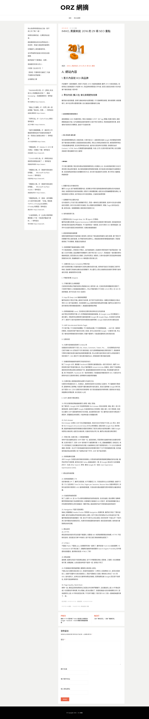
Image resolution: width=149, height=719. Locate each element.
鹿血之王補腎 (34, 107)
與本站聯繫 (77, 18)
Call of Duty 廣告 (46, 119)
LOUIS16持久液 (34, 158)
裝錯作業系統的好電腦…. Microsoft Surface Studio (40, 172)
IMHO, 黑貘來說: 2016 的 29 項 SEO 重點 (81, 66)
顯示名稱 (64, 669)
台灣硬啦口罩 (32, 79)
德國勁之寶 (33, 170)
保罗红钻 (32, 119)
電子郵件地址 (65, 679)
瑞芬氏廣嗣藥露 (34, 130)
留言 (63, 639)
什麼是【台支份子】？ (35, 68)
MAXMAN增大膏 (35, 90)
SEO (79, 606)
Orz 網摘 (74, 7)
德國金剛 (32, 147)
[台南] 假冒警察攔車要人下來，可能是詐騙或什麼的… (40, 218)
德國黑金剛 (33, 198)
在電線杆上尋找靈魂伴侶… (37, 49)
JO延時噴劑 (33, 215)
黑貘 (87, 606)
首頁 (70, 18)
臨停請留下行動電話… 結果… (38, 60)
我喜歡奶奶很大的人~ (35, 64)
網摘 (69, 606)
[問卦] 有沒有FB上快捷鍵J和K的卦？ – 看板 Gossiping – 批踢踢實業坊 (40, 93)
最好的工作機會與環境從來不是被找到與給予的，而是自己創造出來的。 (40, 133)
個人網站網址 (65, 689)
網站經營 (83, 606)
